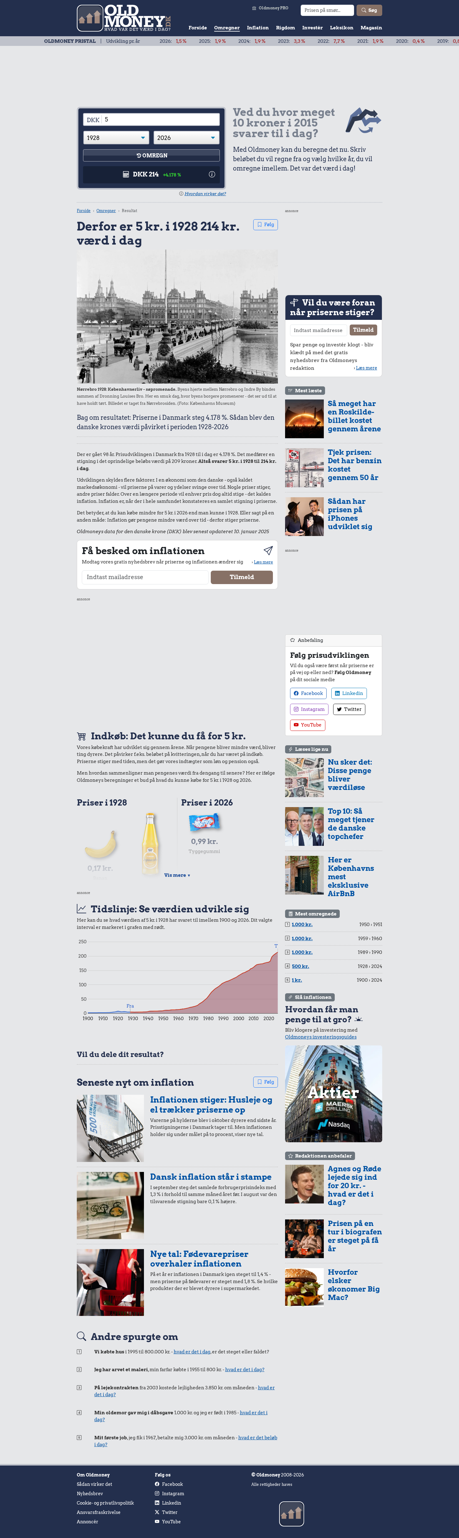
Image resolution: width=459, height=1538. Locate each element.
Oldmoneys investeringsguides (321, 1037)
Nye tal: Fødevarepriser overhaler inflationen (199, 1259)
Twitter (352, 709)
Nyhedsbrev (90, 1493)
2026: (136, 41)
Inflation (258, 28)
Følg (269, 224)
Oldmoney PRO (274, 8)
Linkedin (352, 693)
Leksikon (341, 28)
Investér (312, 28)
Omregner (227, 28)
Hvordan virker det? (205, 193)
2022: (294, 41)
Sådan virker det (94, 1484)
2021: (334, 41)
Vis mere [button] (177, 875)
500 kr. (300, 966)
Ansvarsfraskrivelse (99, 1512)
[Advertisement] (177, 663)
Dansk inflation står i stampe (211, 1177)
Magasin (371, 28)
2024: (215, 41)
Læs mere (263, 561)
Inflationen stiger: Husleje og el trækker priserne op (211, 1104)
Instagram (312, 709)
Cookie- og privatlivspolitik (105, 1503)
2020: (374, 41)
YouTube (311, 725)
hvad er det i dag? (244, 1369)
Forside (198, 28)
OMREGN (154, 156)
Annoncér (87, 1521)
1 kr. (297, 980)
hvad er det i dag (192, 1352)
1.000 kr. (302, 924)
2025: (176, 41)
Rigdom (285, 28)
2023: (255, 41)
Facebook (311, 693)
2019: (415, 41)
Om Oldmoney (93, 1474)
